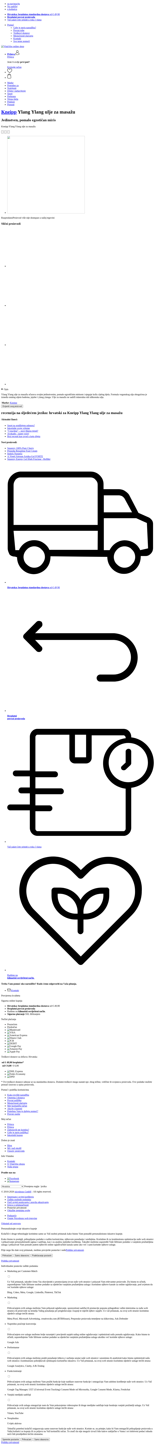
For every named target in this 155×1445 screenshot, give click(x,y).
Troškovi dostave (21, 33)
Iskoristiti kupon (15, 1135)
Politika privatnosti (10, 1261)
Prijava (10, 57)
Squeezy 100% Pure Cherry (20, 448)
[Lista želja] (9, 72)
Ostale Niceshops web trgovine (22, 1218)
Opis (6, 389)
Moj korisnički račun (17, 1106)
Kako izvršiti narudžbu (18, 1095)
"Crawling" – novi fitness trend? (22, 431)
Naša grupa (12, 1166)
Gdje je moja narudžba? (24, 27)
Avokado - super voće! (18, 433)
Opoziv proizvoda (16, 1151)
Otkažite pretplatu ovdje (18, 1210)
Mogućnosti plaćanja (23, 36)
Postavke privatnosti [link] (16, 1207)
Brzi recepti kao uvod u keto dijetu (23, 436)
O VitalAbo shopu (16, 1164)
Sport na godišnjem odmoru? (21, 425)
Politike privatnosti (75, 1250)
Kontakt (17, 38)
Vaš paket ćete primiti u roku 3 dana (24, 19)
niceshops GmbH (23, 1191)
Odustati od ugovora (11, 1223)
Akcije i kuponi (14, 1108)
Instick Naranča (14, 453)
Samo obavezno (22, 1255)
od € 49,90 (33, 14)
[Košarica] (80, 76)
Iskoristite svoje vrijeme (18, 428)
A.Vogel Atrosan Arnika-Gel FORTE (25, 456)
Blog (9, 1145)
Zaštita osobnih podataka (19, 1199)
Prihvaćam (7, 1255)
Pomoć (10, 25)
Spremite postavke (10, 1439)
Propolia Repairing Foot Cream (22, 451)
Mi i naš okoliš (14, 1148)
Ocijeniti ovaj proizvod (12, 406)
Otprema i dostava (16, 1097)
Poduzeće (11, 1215)
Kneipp (9, 112)
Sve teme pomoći (21, 41)
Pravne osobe (13, 1114)
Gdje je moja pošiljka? (18, 1132)
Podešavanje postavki (41, 1255)
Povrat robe (18, 30)
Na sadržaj (12, 6)
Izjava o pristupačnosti (18, 1205)
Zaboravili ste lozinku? (18, 1129)
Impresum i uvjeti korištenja (20, 1197)
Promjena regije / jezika (35, 1186)
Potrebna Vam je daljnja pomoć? (22, 1111)
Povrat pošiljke (14, 1100)
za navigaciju (13, 3)
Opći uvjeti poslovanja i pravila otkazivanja (28, 1202)
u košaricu (12, 9)
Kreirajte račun (14, 67)
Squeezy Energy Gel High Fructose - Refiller (28, 459)
